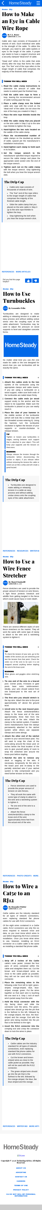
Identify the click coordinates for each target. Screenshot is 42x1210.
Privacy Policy (21, 1190)
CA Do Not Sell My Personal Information (21, 1195)
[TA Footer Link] (21, 1155)
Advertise (21, 1172)
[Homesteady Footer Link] (21, 1147)
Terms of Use (21, 1185)
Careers (21, 1181)
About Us (21, 1168)
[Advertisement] (21, 247)
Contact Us (21, 1177)
